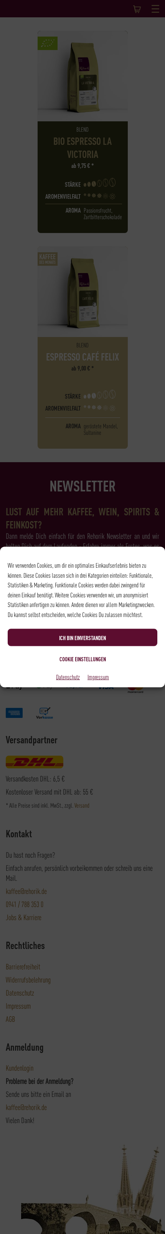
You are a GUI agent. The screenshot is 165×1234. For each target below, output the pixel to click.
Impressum (98, 676)
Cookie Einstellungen (82, 658)
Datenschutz (68, 676)
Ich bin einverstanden (82, 637)
